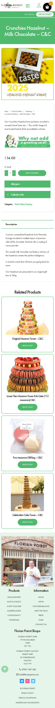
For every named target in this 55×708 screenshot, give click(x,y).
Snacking (29, 111)
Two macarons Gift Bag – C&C (27, 457)
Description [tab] (11, 224)
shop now (27, 345)
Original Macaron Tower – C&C (27, 338)
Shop (6, 111)
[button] (27, 184)
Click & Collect (17, 111)
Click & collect (45, 14)
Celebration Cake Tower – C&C (27, 515)
